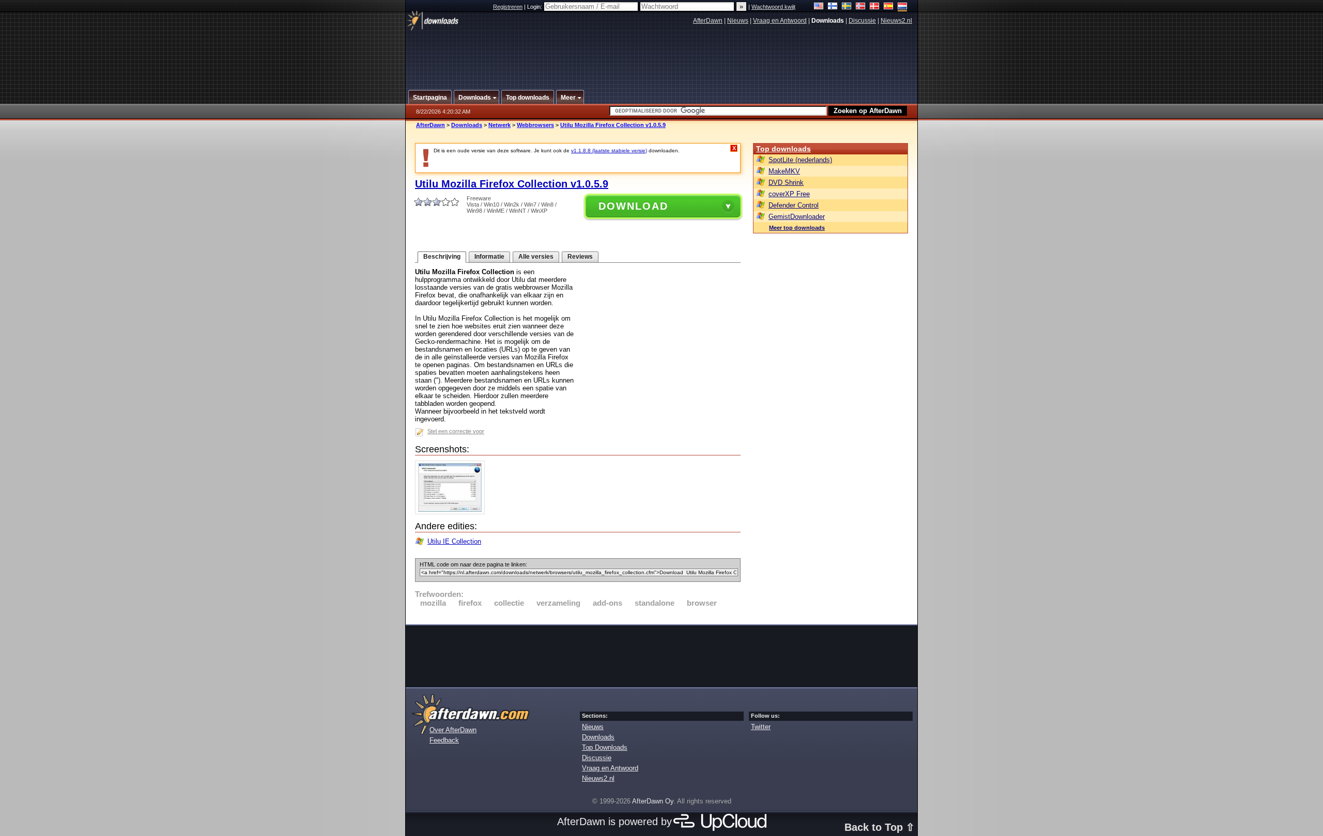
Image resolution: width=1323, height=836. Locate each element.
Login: (535, 7)
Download (633, 206)
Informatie (489, 256)
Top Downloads (604, 747)
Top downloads (783, 149)
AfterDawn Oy (652, 801)
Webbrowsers (535, 125)
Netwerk (499, 125)
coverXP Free (789, 194)
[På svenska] (847, 7)
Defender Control (793, 205)
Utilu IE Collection (454, 541)
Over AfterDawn (452, 730)
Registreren (507, 7)
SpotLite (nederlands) (800, 160)
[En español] (889, 7)
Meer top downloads (797, 228)
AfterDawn (707, 20)
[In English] (819, 7)
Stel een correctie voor (455, 431)
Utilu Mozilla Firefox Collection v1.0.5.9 (613, 125)
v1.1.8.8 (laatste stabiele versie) (609, 150)
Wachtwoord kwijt (773, 7)
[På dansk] (875, 7)
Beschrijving (441, 256)
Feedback (444, 740)
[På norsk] (861, 7)
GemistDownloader (796, 216)
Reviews (580, 256)
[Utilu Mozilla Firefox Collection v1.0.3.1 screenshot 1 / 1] (452, 512)
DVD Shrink (786, 182)
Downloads (466, 125)
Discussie (862, 20)
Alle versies (535, 256)
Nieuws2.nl (896, 20)
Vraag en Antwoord (780, 20)
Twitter (761, 727)
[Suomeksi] (833, 7)
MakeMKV (784, 171)
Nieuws (737, 20)
